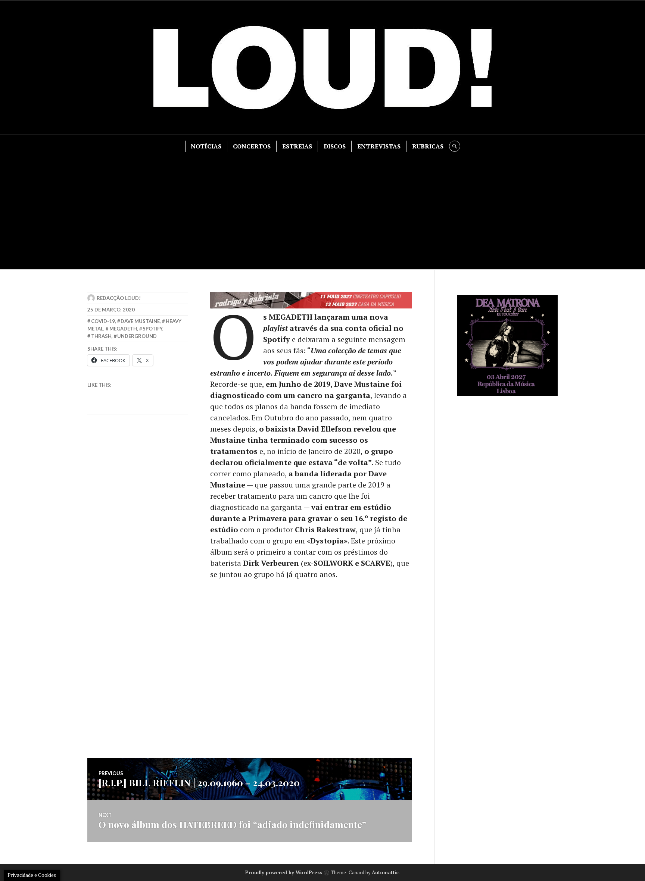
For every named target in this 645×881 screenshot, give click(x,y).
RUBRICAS (427, 146)
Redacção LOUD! (119, 298)
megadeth (123, 329)
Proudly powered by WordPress (283, 872)
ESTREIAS (297, 146)
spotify (152, 329)
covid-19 (103, 321)
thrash (101, 336)
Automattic (385, 872)
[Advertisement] (322, 208)
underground (137, 336)
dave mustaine (140, 321)
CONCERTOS (252, 146)
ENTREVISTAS (379, 146)
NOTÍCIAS (206, 146)
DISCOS (335, 146)
